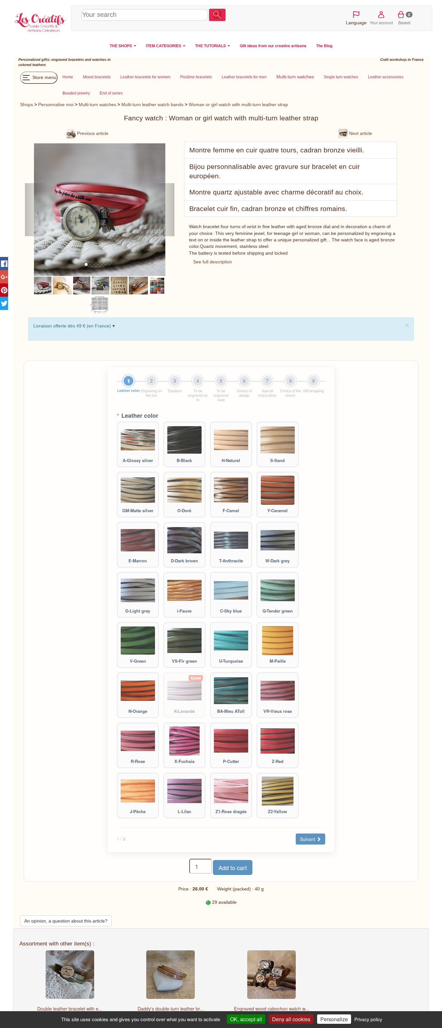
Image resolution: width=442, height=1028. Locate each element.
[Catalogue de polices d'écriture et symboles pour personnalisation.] (99, 304)
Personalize (334, 1019)
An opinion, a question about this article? (65, 920)
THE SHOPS (121, 46)
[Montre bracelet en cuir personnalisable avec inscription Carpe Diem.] (62, 285)
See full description (212, 261)
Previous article (92, 133)
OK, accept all (246, 1019)
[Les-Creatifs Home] (40, 21)
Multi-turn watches (97, 104)
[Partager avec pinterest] (4, 290)
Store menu (43, 77)
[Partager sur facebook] (4, 263)
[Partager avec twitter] (4, 303)
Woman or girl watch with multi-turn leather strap (238, 104)
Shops (26, 104)
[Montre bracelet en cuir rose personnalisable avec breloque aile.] (81, 285)
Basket (404, 18)
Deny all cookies (291, 1019)
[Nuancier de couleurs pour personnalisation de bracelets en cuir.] (157, 285)
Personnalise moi (55, 104)
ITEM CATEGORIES (164, 46)
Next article (360, 133)
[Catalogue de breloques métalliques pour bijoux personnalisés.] (119, 285)
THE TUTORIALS (211, 46)
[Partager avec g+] (4, 276)
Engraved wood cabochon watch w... (271, 1008)
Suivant (308, 839)
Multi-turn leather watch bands (153, 104)
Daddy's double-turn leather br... (171, 1008)
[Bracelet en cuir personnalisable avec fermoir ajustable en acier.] (138, 285)
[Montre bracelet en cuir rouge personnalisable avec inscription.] (42, 285)
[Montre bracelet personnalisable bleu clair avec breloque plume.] (100, 285)
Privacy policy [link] (368, 1019)
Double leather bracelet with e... (69, 1008)
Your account (381, 22)
